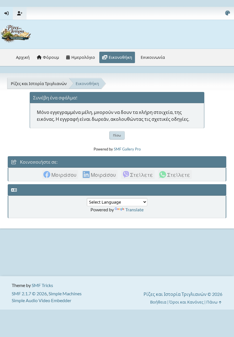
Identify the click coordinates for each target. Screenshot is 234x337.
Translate (134, 209)
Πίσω (117, 135)
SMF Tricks (42, 285)
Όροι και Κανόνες (186, 302)
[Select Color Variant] (227, 13)
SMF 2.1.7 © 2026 (29, 293)
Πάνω (212, 302)
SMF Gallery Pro (127, 149)
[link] (60, 174)
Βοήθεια (158, 302)
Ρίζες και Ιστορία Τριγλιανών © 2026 (183, 294)
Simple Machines (65, 293)
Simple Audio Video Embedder (41, 300)
